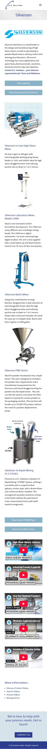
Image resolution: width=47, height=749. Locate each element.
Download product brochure (23, 92)
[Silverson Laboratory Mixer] (23, 209)
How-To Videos (13, 691)
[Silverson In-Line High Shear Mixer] (23, 139)
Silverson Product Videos (17, 688)
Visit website (23, 83)
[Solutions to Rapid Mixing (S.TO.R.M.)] (23, 464)
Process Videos (13, 694)
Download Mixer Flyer (23, 529)
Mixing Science (13, 698)
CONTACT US (23, 734)
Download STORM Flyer (23, 520)
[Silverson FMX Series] (23, 364)
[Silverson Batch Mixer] (23, 288)
